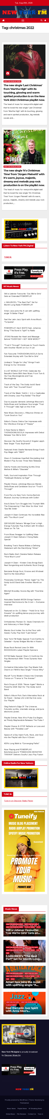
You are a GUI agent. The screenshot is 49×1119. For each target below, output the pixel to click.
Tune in (40, 1114)
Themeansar (24, 1103)
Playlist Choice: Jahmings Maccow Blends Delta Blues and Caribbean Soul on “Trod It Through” (23, 486)
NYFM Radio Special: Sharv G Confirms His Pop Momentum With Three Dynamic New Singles (23, 658)
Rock (38, 927)
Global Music (10, 1114)
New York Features (31, 924)
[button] (41, 20)
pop (38, 950)
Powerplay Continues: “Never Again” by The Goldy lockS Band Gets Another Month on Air (24, 582)
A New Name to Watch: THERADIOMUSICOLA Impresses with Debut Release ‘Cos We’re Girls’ (24, 432)
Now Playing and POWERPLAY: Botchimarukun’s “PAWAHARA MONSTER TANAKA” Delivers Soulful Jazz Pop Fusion (23, 752)
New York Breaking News (14, 924)
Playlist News (22, 1108)
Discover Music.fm (12, 1055)
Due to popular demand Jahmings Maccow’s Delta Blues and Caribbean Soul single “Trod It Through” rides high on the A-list (24, 404)
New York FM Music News (12, 81)
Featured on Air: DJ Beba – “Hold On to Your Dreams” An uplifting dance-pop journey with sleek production (24, 613)
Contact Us (32, 1114)
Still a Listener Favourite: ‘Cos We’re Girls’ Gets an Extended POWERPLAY (22, 932)
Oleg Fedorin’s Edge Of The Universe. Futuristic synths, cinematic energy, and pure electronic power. (24, 709)
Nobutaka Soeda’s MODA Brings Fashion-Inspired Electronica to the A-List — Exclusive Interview (24, 602)
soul (12, 979)
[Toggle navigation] (22, 20)
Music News (11, 1108)
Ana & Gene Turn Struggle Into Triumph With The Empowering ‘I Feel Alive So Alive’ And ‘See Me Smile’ (24, 506)
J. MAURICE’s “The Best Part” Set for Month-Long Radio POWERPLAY (23, 958)
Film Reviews (21, 1114)
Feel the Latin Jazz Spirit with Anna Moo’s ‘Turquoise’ (22, 1010)
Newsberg (38, 1100)
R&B (7, 953)
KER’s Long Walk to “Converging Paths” (21, 743)
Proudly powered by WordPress (16, 1100)
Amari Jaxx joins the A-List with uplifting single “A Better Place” (23, 984)
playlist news (30, 927)
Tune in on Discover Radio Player (18, 801)
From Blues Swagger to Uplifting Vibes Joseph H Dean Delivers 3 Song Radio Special (21, 537)
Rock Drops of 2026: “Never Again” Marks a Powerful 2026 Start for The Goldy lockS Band (24, 687)
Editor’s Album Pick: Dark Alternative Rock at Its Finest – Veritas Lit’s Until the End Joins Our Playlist (24, 698)
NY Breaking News (35, 1108)
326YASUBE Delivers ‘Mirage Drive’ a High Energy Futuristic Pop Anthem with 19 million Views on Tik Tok (24, 526)
